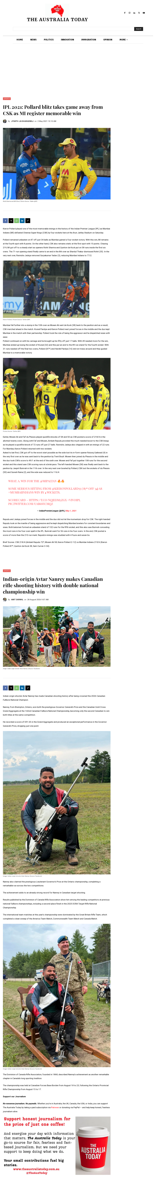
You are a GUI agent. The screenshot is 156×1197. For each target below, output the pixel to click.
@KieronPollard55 (66, 488)
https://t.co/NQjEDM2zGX (48, 500)
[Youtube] (144, 13)
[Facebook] (125, 13)
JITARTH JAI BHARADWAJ (22, 121)
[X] (139, 13)
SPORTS (7, 99)
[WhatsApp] (16, 220)
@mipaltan (48, 481)
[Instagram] (129, 13)
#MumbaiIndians (21, 492)
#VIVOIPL (73, 500)
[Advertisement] (78, 71)
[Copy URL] (27, 220)
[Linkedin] (134, 13)
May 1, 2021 (71, 511)
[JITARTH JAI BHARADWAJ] (5, 121)
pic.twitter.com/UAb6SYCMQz (30, 504)
